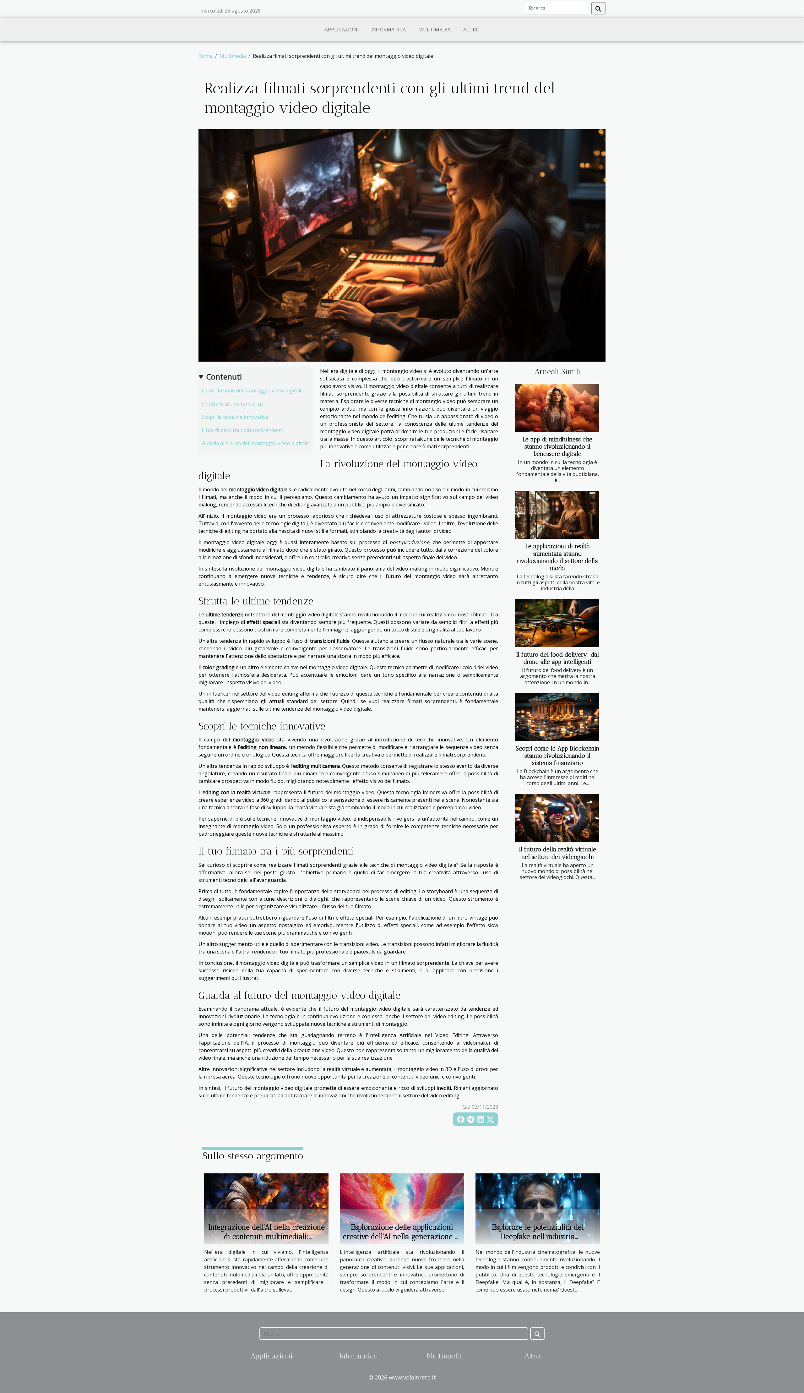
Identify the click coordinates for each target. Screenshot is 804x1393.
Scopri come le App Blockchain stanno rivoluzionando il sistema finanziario (558, 756)
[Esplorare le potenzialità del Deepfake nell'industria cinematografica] (537, 1208)
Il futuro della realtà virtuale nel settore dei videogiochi (557, 853)
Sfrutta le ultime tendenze (232, 403)
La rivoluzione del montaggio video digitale (252, 390)
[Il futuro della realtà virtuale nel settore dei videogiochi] (557, 818)
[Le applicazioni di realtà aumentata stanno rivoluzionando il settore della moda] (557, 515)
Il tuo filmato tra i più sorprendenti (242, 430)
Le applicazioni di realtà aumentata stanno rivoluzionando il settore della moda (557, 557)
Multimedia (434, 29)
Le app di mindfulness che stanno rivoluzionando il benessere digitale (557, 446)
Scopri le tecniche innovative (235, 416)
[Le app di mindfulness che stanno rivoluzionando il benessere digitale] (557, 408)
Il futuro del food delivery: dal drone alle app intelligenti (557, 658)
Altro (471, 29)
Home (205, 55)
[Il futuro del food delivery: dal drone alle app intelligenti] (557, 623)
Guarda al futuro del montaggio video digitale (255, 443)
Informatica (389, 29)
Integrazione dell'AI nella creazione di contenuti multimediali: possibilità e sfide (266, 1236)
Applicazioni (342, 29)
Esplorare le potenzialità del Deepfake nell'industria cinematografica (538, 1236)
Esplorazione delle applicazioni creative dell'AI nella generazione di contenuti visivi (402, 1236)
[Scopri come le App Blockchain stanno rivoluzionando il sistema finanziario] (557, 717)
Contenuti (224, 376)
